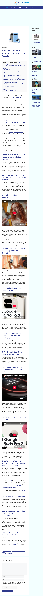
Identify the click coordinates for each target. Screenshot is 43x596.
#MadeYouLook (6, 485)
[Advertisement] (21, 17)
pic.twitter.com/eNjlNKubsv (17, 146)
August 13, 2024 (16, 150)
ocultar (18, 62)
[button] (36, 7)
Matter (14, 544)
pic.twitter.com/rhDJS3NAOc (9, 487)
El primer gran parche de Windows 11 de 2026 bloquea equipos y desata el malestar (36, 104)
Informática (13, 7)
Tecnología (26, 7)
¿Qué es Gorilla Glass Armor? (8, 553)
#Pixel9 (10, 480)
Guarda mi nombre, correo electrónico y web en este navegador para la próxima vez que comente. (14, 583)
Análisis (31, 7)
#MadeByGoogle (7, 146)
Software (20, 7)
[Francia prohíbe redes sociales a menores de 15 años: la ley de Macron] (36, 84)
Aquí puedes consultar (6, 169)
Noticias (7, 7)
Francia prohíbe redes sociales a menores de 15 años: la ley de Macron (36, 90)
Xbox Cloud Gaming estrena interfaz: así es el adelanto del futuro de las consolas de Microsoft (36, 75)
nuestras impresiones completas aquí (16, 132)
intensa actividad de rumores (14, 97)
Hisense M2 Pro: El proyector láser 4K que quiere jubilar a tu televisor (36, 44)
